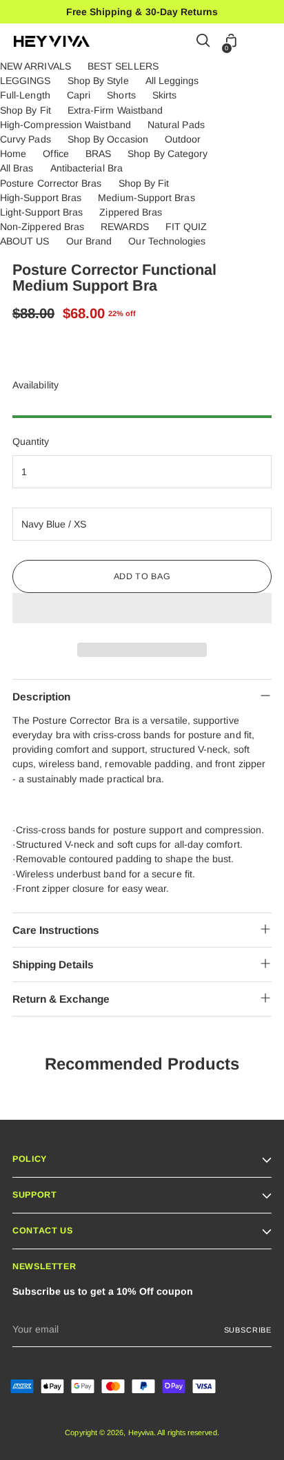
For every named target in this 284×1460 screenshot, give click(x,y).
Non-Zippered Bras (42, 226)
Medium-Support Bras (146, 197)
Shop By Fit (25, 110)
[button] (142, 608)
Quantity (31, 441)
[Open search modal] (204, 42)
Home (13, 153)
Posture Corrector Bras (51, 183)
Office (55, 153)
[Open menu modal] (263, 42)
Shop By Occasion (108, 139)
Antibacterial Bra (86, 168)
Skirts (164, 95)
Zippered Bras (130, 212)
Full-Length (25, 95)
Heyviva (141, 1432)
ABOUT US (25, 241)
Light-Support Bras (41, 212)
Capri (78, 95)
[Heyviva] (52, 41)
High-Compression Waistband (65, 124)
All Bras (17, 168)
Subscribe (248, 1330)
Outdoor (183, 139)
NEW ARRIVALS (35, 66)
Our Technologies (166, 241)
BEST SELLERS (123, 66)
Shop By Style (98, 80)
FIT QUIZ (186, 226)
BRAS (98, 153)
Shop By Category (167, 153)
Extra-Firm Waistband (115, 110)
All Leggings (172, 80)
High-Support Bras (40, 197)
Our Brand (89, 241)
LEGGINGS (25, 80)
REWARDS (125, 226)
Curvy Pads (25, 139)
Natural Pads (176, 124)
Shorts (121, 95)
